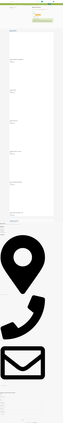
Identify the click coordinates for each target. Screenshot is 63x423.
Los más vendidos (40, 9)
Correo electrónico (2, 408)
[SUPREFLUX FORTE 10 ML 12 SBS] (22, 136)
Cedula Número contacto (2, 396)
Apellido (1, 399)
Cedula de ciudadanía (2, 402)
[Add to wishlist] (10, 58)
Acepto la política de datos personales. (6, 416)
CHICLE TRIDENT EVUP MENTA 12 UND (16, 212)
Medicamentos (43, 9)
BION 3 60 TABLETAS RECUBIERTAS (16, 182)
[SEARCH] (42, 1)
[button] (12, 62)
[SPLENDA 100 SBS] (22, 75)
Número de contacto (2, 405)
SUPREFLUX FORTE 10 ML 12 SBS (15, 151)
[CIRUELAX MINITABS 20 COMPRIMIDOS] (22, 44)
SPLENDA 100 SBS (13, 90)
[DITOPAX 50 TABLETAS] (22, 106)
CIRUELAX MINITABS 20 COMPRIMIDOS (16, 59)
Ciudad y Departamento (2, 411)
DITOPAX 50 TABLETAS (13, 120)
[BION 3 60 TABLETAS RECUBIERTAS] (22, 167)
